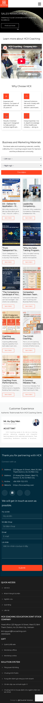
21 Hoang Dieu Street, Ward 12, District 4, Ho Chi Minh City (25, 476)
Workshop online (10, 656)
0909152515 (5, 634)
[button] (18, 29)
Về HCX (7, 588)
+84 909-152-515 (20, 481)
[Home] (4, 3)
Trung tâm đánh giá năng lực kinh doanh (19, 679)
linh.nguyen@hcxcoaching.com (13, 631)
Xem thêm (8, 218)
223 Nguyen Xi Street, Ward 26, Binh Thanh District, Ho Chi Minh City (27, 470)
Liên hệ (6, 610)
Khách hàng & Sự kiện (12, 593)
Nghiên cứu (8, 599)
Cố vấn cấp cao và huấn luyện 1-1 (16, 684)
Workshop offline (10, 650)
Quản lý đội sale (10, 644)
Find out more (10, 25)
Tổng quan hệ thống (11, 667)
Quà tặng (7, 605)
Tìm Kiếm (21, 172)
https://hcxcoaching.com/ (23, 485)
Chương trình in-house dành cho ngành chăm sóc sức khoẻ (22, 691)
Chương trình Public (11, 673)
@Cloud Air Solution (25, 700)
